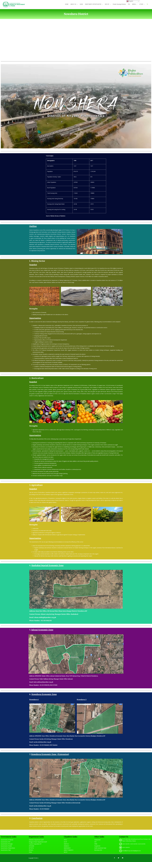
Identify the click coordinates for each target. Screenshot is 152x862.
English (130, 1)
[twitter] (120, 857)
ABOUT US (73, 4)
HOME (66, 4)
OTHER (141, 4)
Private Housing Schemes (119, 4)
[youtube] (123, 857)
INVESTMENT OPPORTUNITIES (93, 4)
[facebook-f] (116, 857)
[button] (76, 106)
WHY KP (107, 4)
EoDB (81, 4)
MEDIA (134, 4)
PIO (129, 4)
